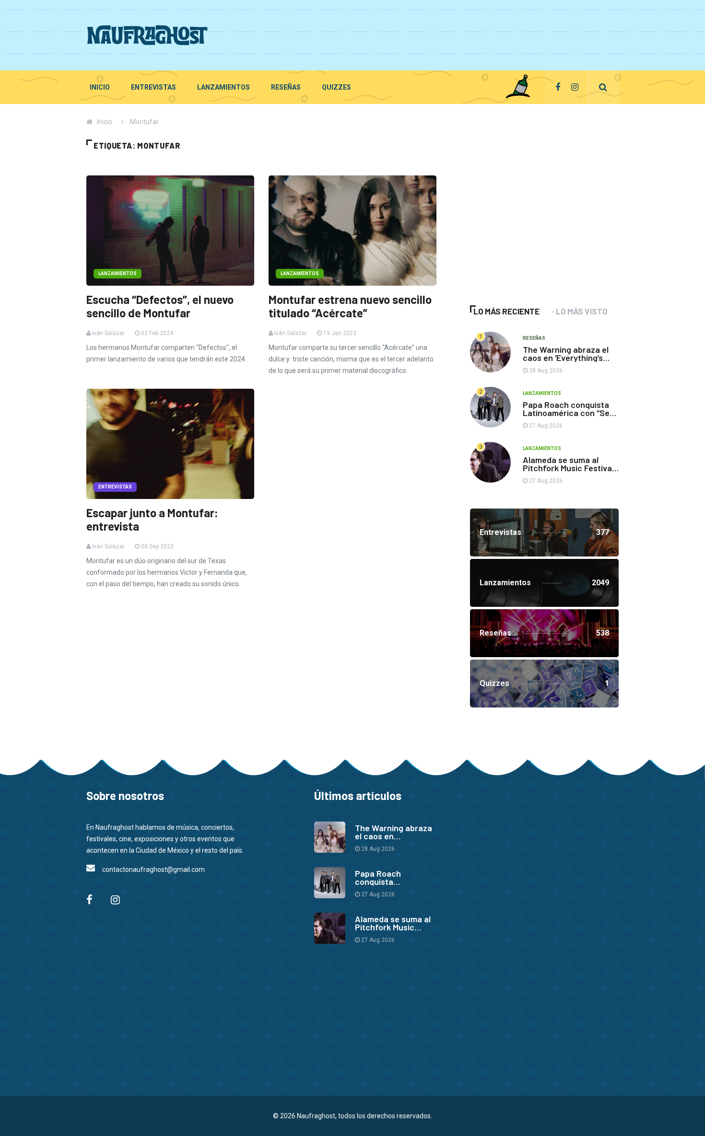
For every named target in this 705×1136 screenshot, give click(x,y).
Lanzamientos (223, 87)
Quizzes (336, 87)
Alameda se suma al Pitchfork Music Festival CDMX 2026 (568, 467)
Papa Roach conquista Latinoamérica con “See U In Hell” (568, 412)
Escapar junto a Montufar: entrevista (152, 519)
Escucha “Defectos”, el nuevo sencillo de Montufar (160, 306)
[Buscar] (603, 87)
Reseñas (286, 87)
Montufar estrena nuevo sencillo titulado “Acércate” (350, 306)
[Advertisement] (444, 33)
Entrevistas (153, 87)
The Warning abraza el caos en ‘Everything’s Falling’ (566, 357)
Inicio (100, 87)
